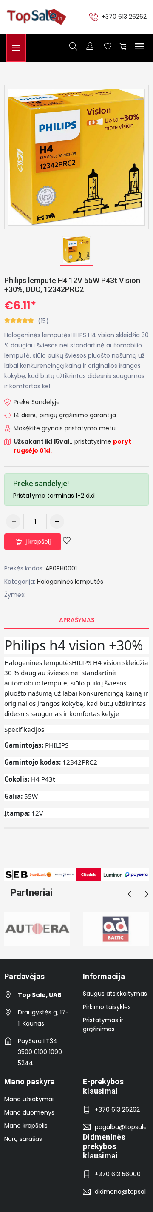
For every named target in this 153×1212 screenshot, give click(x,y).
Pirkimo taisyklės (107, 1007)
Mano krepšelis (26, 1125)
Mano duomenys (29, 1112)
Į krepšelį (37, 541)
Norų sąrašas (23, 1139)
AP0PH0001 (61, 568)
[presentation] (130, 894)
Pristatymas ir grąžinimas (103, 1024)
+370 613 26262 (124, 16)
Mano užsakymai (29, 1099)
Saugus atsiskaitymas (115, 993)
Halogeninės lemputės (70, 581)
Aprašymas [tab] (76, 620)
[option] (76, 250)
